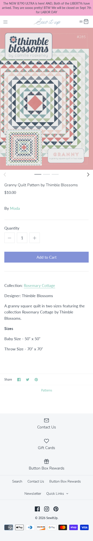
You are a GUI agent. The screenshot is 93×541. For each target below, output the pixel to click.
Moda (15, 208)
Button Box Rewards (65, 481)
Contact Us (35, 481)
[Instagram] (46, 508)
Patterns (46, 390)
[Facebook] (37, 508)
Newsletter (32, 493)
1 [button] (38, 174)
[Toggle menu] (5, 21)
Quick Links (55, 493)
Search (17, 481)
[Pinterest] (55, 508)
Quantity (11, 228)
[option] (46, 99)
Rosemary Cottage (39, 285)
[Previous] (5, 174)
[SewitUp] (46, 21)
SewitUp (52, 518)
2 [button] (46, 174)
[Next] (88, 174)
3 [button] (55, 174)
